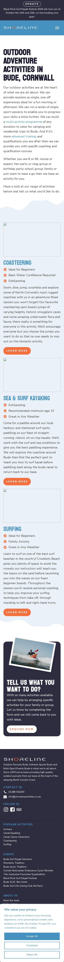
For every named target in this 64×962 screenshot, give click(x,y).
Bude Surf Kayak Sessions (17, 859)
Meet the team (11, 900)
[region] (32, 933)
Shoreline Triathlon (13, 863)
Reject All (32, 954)
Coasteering (10, 840)
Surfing (7, 844)
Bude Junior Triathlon (14, 866)
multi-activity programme (24, 122)
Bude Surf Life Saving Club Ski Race (23, 885)
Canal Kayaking (11, 833)
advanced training (24, 136)
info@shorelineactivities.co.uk (25, 796)
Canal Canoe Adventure (16, 837)
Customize (32, 945)
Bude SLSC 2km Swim (15, 882)
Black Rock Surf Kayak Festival (20, 878)
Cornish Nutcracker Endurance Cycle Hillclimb (28, 870)
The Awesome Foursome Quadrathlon (24, 874)
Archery (7, 829)
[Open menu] (57, 28)
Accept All (32, 936)
